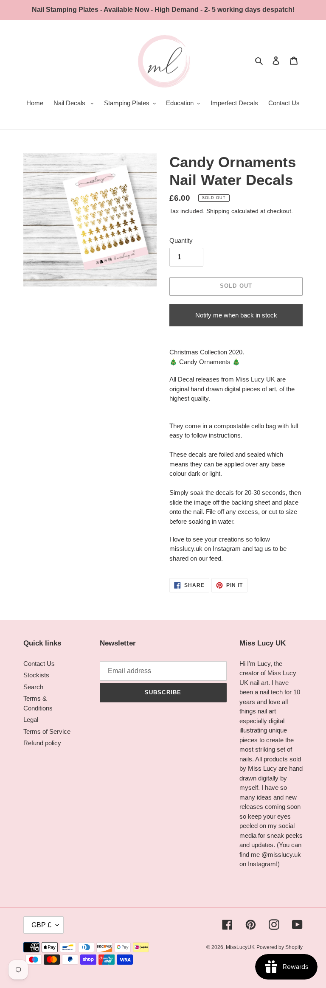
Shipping (218, 211)
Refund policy (42, 743)
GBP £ (41, 925)
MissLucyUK (240, 947)
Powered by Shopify (279, 947)
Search (33, 686)
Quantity (181, 240)
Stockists (36, 675)
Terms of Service (46, 731)
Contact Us (39, 663)
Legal (30, 719)
